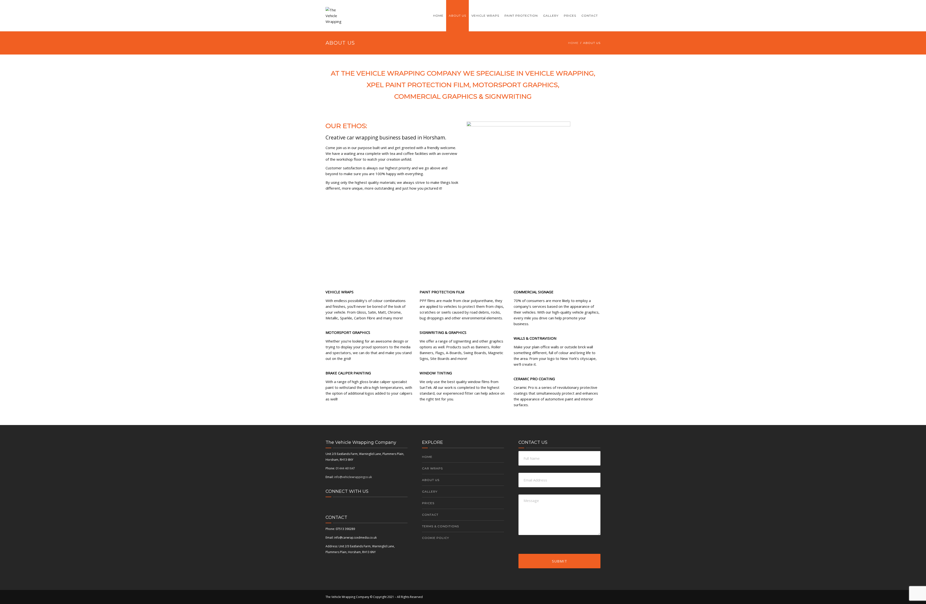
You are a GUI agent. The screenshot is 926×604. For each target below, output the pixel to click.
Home (573, 43)
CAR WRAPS (432, 468)
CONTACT (589, 15)
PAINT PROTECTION (521, 15)
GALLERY (550, 15)
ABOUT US (457, 15)
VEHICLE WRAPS (485, 15)
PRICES (570, 15)
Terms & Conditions (440, 526)
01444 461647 (345, 468)
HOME (438, 15)
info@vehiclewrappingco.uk (353, 477)
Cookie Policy (435, 538)
